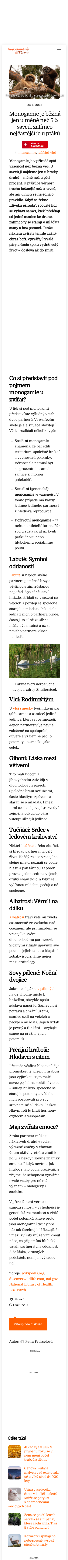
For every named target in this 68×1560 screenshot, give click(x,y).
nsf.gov (52, 1279)
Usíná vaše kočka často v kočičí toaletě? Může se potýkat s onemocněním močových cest (32, 1498)
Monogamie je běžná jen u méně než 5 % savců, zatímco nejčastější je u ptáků (34, 124)
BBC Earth (17, 1290)
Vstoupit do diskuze (28, 1324)
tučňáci (43, 152)
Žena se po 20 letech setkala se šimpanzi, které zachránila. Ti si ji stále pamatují (40, 1521)
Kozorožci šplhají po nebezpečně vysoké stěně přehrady (40, 1540)
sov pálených (45, 989)
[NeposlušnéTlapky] (18, 53)
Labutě (14, 575)
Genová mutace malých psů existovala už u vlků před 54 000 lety (41, 1474)
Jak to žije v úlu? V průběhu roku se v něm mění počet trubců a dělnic (38, 1453)
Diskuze (20, 1305)
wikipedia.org (33, 1273)
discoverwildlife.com (26, 1279)
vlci (53, 152)
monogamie (27, 152)
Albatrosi (16, 917)
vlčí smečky (23, 708)
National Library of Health (30, 1284)
